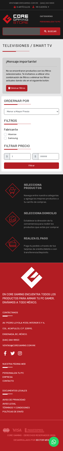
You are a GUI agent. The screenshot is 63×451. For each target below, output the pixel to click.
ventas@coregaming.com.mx (23, 3)
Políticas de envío (13, 411)
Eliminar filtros (17, 88)
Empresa (8, 377)
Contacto (8, 381)
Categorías (46, 16)
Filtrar (32, 165)
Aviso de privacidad (14, 399)
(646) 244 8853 (47, 3)
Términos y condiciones (16, 407)
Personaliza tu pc (13, 373)
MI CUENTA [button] (41, 7)
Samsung (13, 138)
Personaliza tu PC (50, 22)
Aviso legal (9, 403)
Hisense (12, 134)
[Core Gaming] (15, 19)
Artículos (23, 7)
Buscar (51, 31)
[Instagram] (20, 354)
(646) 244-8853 (11, 340)
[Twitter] (12, 354)
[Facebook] (5, 354)
